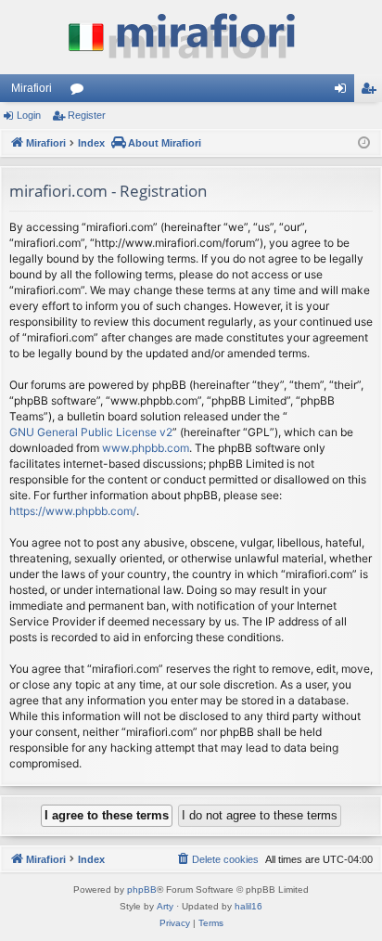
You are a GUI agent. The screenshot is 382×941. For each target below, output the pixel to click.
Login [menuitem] (344, 92)
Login (29, 115)
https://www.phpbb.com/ (72, 511)
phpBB (142, 889)
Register (87, 115)
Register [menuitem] (372, 92)
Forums (80, 92)
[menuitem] (217, 859)
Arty (165, 906)
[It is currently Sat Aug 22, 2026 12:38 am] (364, 143)
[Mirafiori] (191, 37)
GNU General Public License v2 (90, 432)
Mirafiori (31, 88)
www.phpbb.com (145, 448)
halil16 (248, 906)
